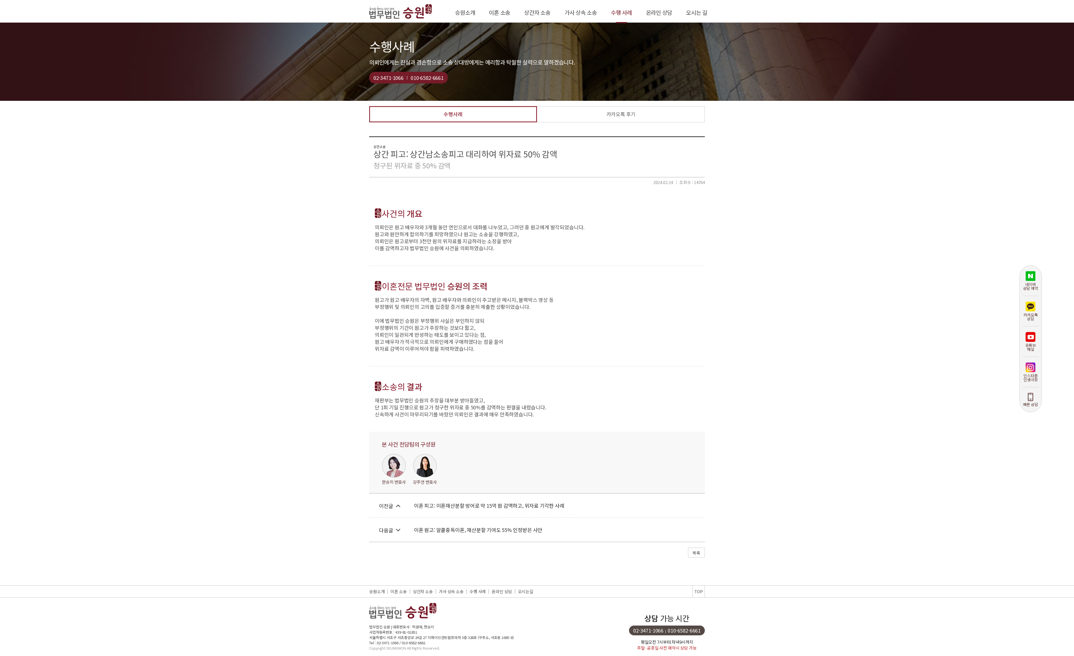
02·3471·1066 (388, 77)
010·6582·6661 (427, 77)
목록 (696, 553)
